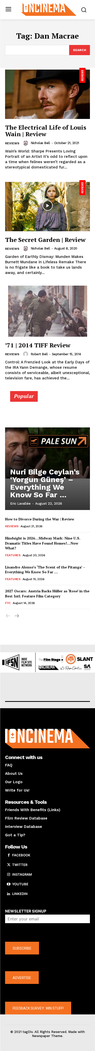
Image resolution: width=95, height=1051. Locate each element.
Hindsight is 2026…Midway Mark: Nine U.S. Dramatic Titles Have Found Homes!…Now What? (42, 543)
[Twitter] (8, 865)
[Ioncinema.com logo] (48, 9)
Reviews (12, 143)
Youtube (20, 884)
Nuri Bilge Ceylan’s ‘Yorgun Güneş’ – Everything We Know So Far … (45, 483)
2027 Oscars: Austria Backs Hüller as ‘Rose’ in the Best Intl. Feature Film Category (47, 593)
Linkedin (20, 894)
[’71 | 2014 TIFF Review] (47, 311)
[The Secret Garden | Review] (47, 205)
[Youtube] (8, 884)
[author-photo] (26, 143)
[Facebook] (8, 855)
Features (12, 555)
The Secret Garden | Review (45, 240)
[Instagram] (8, 874)
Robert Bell (39, 354)
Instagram (22, 874)
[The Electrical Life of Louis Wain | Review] (47, 93)
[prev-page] (8, 616)
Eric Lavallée (20, 503)
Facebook (21, 855)
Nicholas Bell (40, 143)
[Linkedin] (8, 894)
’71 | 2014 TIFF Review (37, 345)
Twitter (19, 865)
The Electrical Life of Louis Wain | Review (45, 130)
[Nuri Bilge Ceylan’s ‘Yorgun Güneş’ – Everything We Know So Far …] (47, 453)
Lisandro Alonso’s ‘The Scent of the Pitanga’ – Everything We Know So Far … (45, 570)
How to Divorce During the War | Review (39, 519)
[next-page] (16, 616)
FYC (8, 603)
